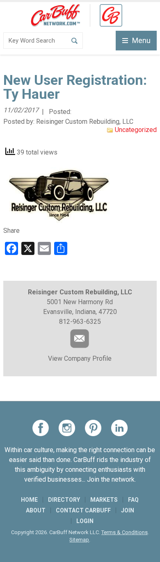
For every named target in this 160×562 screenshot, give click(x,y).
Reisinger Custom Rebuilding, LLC (84, 121)
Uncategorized (136, 130)
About (36, 510)
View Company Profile (80, 358)
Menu (141, 40)
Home (29, 500)
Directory (64, 500)
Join (127, 510)
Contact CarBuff (83, 510)
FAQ (133, 500)
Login (85, 521)
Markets (104, 500)
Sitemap (79, 540)
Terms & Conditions (124, 532)
